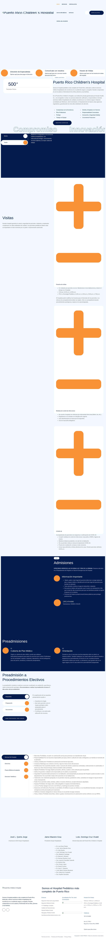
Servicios (64, 4)
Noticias (71, 12)
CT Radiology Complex (47, 905)
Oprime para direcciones (90, 929)
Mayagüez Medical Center (48, 912)
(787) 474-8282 (68, 601)
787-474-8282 (87, 916)
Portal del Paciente (62, 21)
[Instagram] (7, 909)
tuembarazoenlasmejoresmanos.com (51, 915)
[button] (79, 233)
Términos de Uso (45, 936)
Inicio (58, 4)
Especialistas (73, 4)
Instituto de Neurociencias (48, 908)
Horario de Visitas (86, 71)
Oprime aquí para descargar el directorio (21, 74)
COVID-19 (59, 531)
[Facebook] (3, 909)
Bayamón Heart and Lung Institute (50, 900)
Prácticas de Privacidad (57, 936)
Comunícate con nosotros (54, 71)
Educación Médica (62, 12)
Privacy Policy (67, 936)
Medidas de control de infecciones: (65, 411)
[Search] (87, 13)
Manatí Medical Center (47, 910)
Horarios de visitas (61, 284)
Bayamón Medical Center (48, 903)
